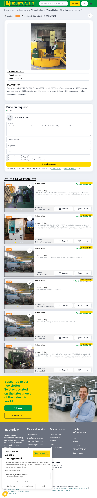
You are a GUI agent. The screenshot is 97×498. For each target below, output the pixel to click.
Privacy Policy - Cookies (58, 488)
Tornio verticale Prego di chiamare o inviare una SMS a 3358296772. (58, 257)
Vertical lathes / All (54, 10)
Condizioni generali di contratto (31, 160)
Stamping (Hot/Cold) (35, 441)
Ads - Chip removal (20, 10)
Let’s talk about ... (57, 447)
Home (6, 10)
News (52, 444)
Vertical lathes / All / (73, 10)
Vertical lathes (37, 10)
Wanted (53, 441)
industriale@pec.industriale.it (20, 491)
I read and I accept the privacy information (22, 156)
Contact (65, 209)
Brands (75, 442)
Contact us (17, 415)
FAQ (74, 438)
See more (84, 209)
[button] (16, 209)
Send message (50, 164)
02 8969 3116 (11, 493)
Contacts (76, 445)
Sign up (19, 408)
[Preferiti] (90, 15)
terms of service (70, 168)
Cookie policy (78, 453)
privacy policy (56, 168)
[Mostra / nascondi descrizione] (18, 94)
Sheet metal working (35, 438)
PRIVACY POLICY (79, 449)
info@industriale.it (13, 489)
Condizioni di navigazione (29, 158)
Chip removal (32, 435)
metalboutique (22, 117)
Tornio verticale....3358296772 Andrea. (48, 289)
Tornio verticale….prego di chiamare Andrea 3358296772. (55, 322)
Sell (76, 3)
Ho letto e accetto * (24, 158)
